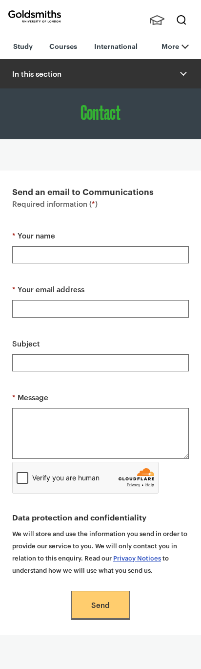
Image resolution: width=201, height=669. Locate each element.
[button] (182, 73)
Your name (33, 235)
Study (23, 45)
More (170, 45)
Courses (63, 45)
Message (30, 397)
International (116, 45)
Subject (26, 343)
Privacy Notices (137, 557)
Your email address (48, 289)
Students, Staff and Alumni (157, 20)
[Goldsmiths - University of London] (34, 16)
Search (181, 20)
